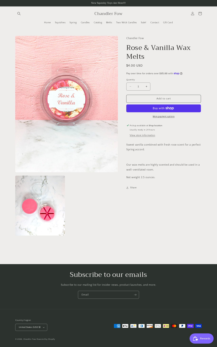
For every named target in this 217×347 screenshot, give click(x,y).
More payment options (164, 116)
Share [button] (133, 187)
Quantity (130, 79)
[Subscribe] (135, 295)
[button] (19, 13)
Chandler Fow (29, 339)
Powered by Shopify (46, 339)
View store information (142, 135)
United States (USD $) (30, 327)
